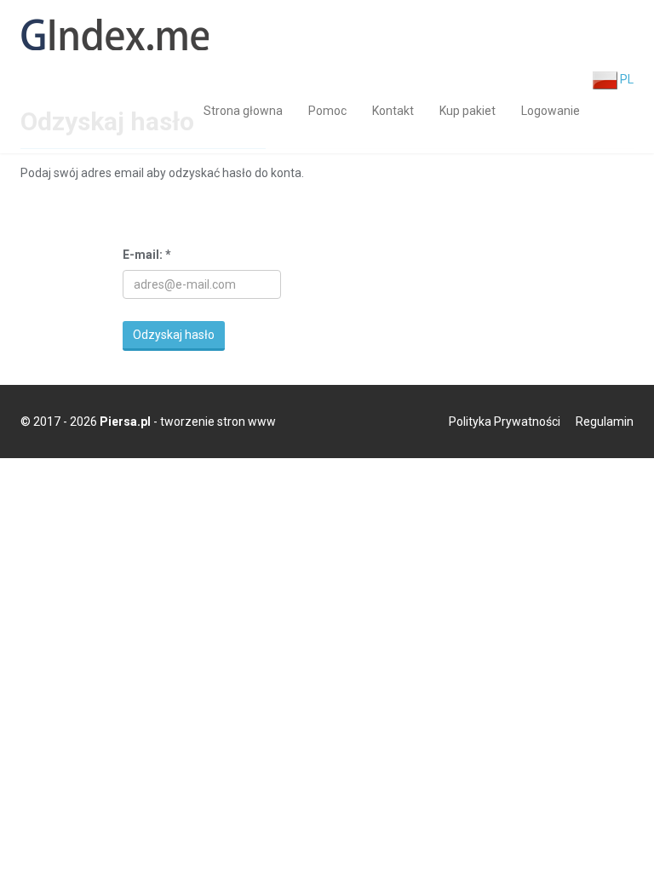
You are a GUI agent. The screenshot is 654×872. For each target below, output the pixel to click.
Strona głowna (243, 111)
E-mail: (147, 254)
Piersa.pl (125, 421)
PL (625, 79)
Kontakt (393, 111)
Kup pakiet (467, 111)
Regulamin (605, 421)
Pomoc (327, 111)
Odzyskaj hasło (174, 334)
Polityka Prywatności (504, 421)
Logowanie (550, 111)
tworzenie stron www (218, 421)
